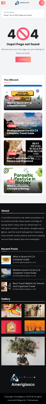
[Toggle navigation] (3, 2)
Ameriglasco (23, 384)
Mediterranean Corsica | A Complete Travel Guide (22, 132)
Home (6, 15)
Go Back (23, 59)
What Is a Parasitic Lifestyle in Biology (18, 187)
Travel (12, 126)
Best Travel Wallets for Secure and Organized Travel (20, 161)
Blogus (20, 400)
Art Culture (14, 98)
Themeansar (32, 400)
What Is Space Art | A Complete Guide (19, 104)
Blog (11, 181)
